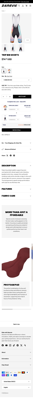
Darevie (6, 393)
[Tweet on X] (7, 155)
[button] (26, 6)
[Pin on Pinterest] (14, 155)
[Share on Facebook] (10, 155)
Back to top (16, 324)
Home (3, 10)
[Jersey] (9, 71)
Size (7, 76)
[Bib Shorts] (4, 71)
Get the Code (25, 1)
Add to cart (22, 96)
